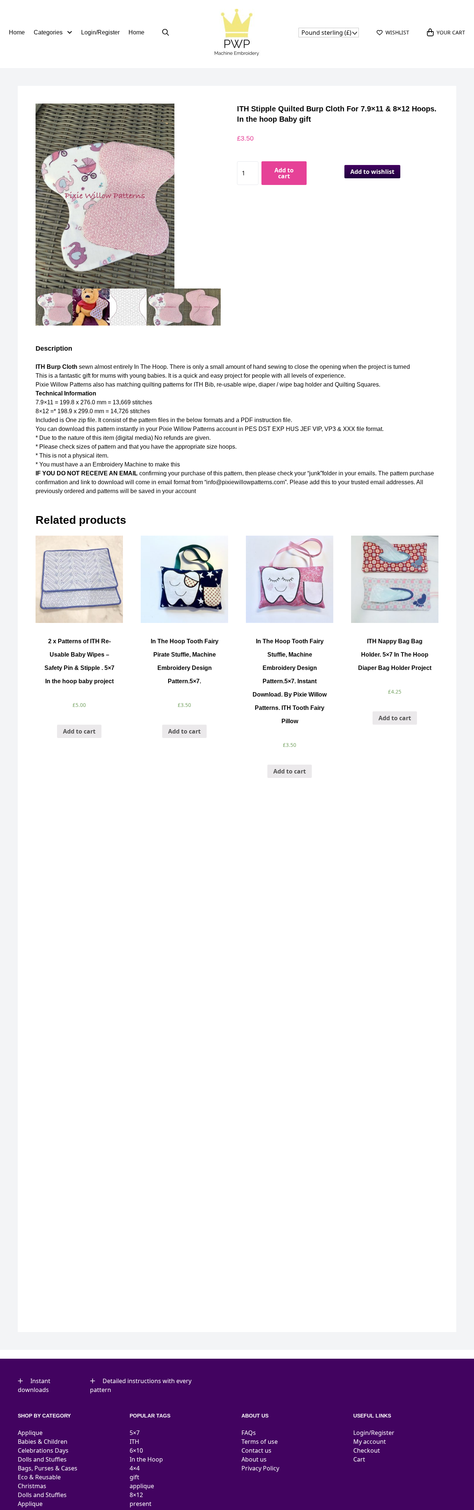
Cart (359, 1459)
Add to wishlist (372, 172)
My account (369, 1441)
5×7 (135, 1433)
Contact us (256, 1450)
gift (134, 1477)
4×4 (135, 1468)
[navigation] (328, 32)
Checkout (366, 1450)
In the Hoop (146, 1459)
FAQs (248, 1433)
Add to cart (284, 173)
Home (17, 32)
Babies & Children (42, 1441)
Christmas (32, 1486)
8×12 (136, 1495)
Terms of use (259, 1441)
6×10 (136, 1450)
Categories (49, 32)
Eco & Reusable (39, 1477)
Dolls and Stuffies (42, 1459)
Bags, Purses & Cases (47, 1468)
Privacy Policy (260, 1468)
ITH (134, 1441)
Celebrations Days (43, 1450)
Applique (30, 1433)
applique (142, 1486)
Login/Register (100, 32)
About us (254, 1459)
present (140, 1504)
